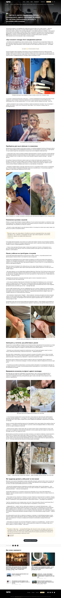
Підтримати (49, 1)
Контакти (37, 592)
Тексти (24, 1)
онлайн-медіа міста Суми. (18, 596)
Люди (7, 13)
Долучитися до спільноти (30, 540)
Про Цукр (28, 592)
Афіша (32, 1)
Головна (7, 4)
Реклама (33, 592)
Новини (28, 1)
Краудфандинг (36, 1)
